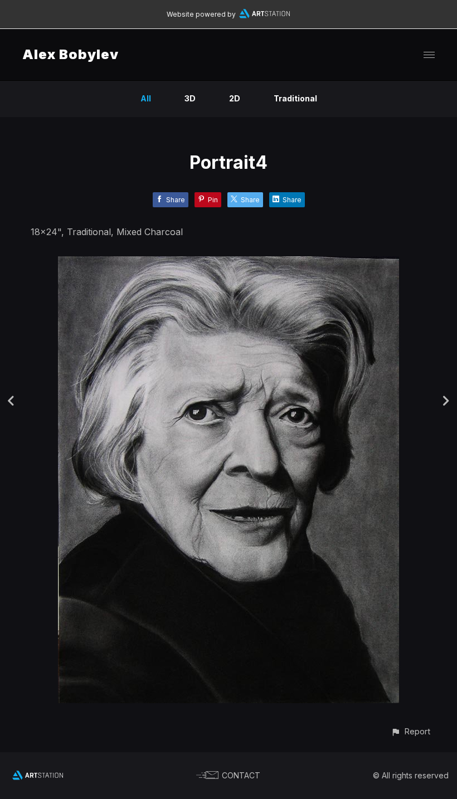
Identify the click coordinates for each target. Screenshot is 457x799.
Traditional (295, 98)
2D (234, 98)
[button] (410, 731)
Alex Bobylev (70, 54)
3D (190, 98)
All (145, 98)
